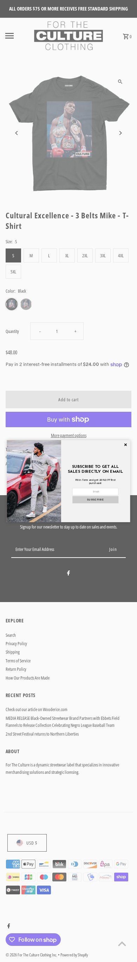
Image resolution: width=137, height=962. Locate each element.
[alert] (68, 481)
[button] (95, 499)
